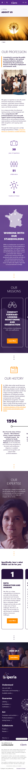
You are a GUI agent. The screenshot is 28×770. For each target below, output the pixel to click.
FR (23, 2)
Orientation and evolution (9, 715)
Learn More (12, 341)
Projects (4, 729)
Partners (4, 731)
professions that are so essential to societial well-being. (13, 130)
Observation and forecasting (10, 690)
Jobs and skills (6, 688)
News (3, 740)
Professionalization (7, 718)
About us (4, 738)
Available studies (7, 693)
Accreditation (6, 704)
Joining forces (6, 720)
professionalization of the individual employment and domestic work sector (14, 408)
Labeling (4, 701)
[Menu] (2, 2)
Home (7, 42)
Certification (5, 707)
